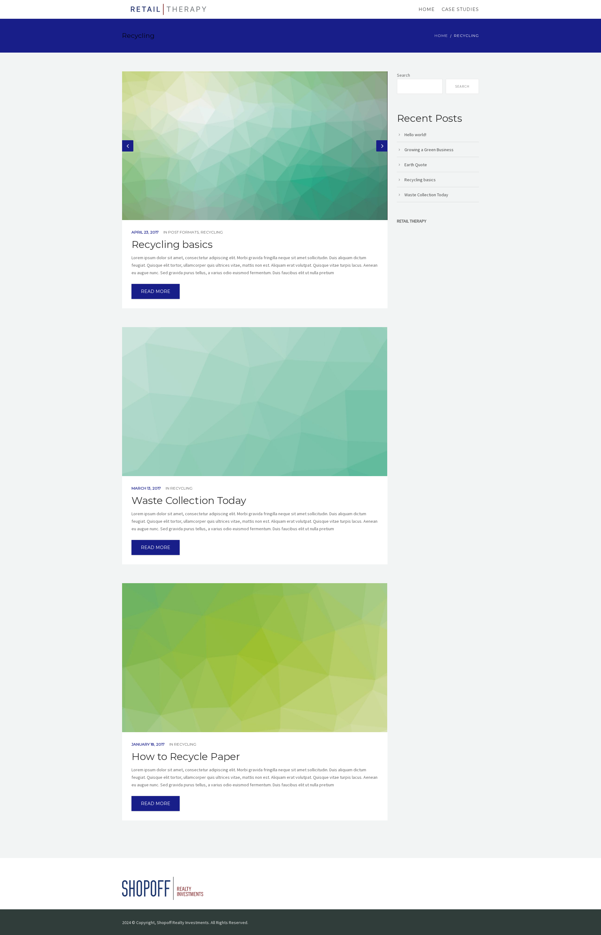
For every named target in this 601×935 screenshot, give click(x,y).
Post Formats (183, 232)
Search (403, 75)
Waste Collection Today (188, 500)
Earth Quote (415, 164)
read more (155, 291)
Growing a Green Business (429, 149)
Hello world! (415, 134)
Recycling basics (172, 244)
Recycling (212, 232)
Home (427, 9)
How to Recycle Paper (185, 756)
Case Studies (460, 9)
